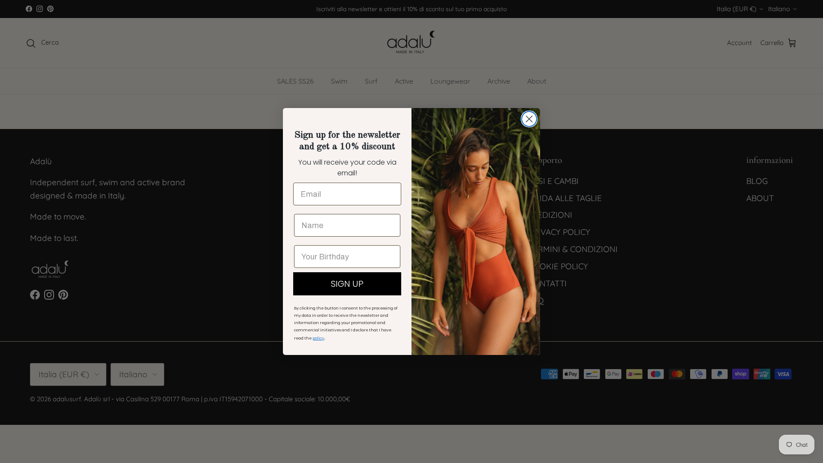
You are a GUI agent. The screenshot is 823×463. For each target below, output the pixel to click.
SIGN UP (347, 284)
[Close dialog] (529, 118)
